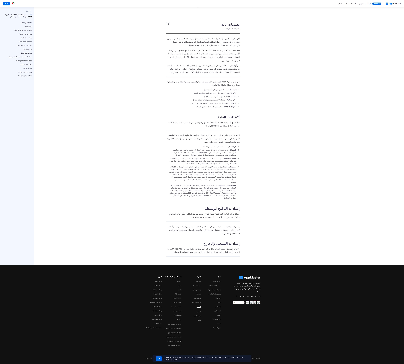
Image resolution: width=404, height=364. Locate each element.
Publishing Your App (25, 76)
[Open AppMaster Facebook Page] (252, 296)
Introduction (28, 26)
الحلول (219, 302)
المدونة (179, 285)
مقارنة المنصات (216, 328)
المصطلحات (177, 315)
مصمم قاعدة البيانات (215, 285)
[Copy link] (168, 24)
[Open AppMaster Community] (259, 296)
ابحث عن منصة (177, 311)
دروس (361, 3)
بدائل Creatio (157, 294)
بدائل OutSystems (156, 302)
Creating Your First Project (23, 30)
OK (159, 358)
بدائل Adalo (158, 315)
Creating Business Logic (23, 61)
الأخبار (179, 290)
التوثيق (199, 320)
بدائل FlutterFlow (156, 319)
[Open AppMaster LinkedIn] (244, 296)
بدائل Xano (158, 281)
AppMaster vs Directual (173, 337)
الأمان (219, 323)
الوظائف (198, 281)
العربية (148, 358)
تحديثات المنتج (217, 319)
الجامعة (179, 281)
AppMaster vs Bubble (174, 333)
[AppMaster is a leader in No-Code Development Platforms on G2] (258, 302)
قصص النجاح (217, 311)
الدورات (368, 3)
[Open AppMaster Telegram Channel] (255, 296)
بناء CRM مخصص (157, 323)
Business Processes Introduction (20, 57)
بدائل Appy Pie (157, 298)
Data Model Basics (25, 42)
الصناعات (218, 306)
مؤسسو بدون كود (176, 306)
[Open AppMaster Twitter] (248, 296)
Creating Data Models (24, 45)
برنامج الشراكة (197, 285)
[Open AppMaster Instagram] (236, 296)
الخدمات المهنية (196, 302)
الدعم (340, 3)
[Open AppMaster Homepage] (246, 277)
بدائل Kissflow (157, 290)
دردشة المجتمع (197, 316)
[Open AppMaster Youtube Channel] (240, 296)
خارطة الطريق (177, 298)
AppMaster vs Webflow (173, 328)
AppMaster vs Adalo (174, 324)
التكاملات (218, 298)
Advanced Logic (26, 64)
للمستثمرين (197, 298)
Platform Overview (25, 34)
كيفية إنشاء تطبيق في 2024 (154, 328)
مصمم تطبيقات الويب (214, 294)
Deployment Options (25, 72)
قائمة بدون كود (177, 302)
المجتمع (199, 311)
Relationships (27, 49)
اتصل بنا (199, 294)
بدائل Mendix (157, 306)
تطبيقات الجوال (216, 281)
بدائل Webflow (157, 311)
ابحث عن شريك (196, 290)
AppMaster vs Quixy (174, 345)
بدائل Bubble (158, 285)
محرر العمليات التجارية (214, 290)
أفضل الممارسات (350, 3)
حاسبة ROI (178, 294)
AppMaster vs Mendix (174, 341)
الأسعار (219, 315)
